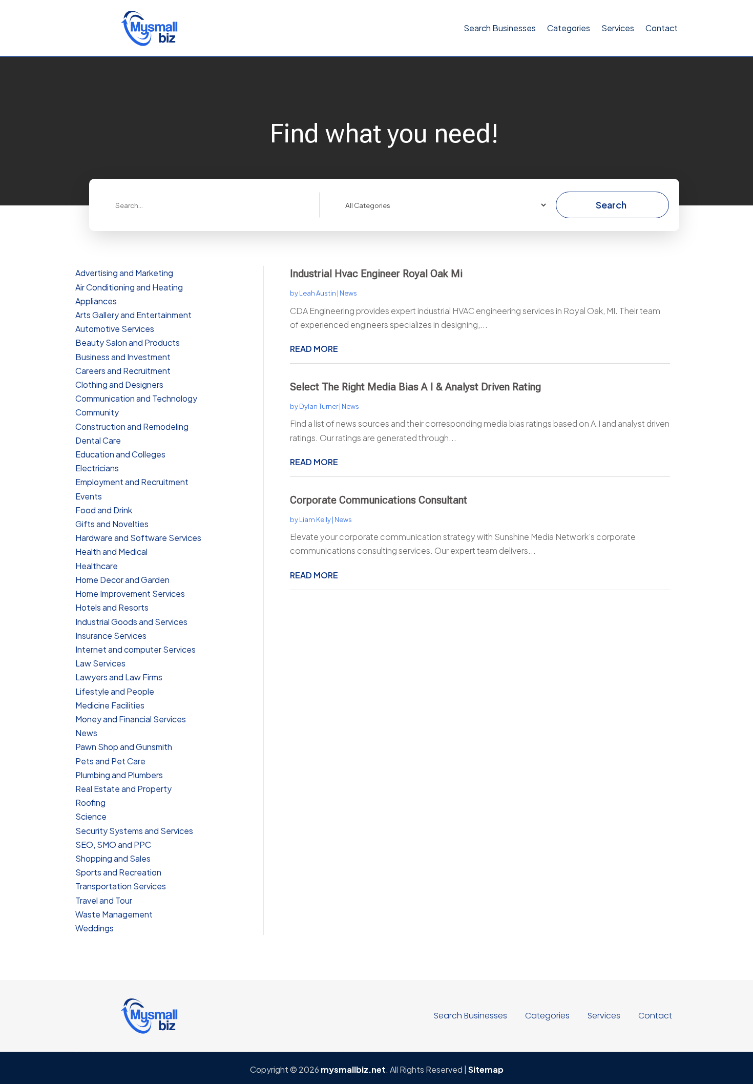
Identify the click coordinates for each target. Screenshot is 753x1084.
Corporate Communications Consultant (378, 500)
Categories (568, 28)
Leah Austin (317, 293)
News (348, 293)
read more (314, 348)
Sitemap (486, 1069)
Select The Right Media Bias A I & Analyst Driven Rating (415, 387)
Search (611, 205)
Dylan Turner (318, 406)
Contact (661, 28)
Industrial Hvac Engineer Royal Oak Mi (376, 273)
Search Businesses (500, 28)
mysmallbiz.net (353, 1069)
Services (617, 28)
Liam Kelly (315, 519)
